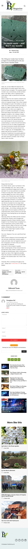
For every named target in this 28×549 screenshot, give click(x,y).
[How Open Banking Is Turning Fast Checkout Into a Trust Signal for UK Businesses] (5, 393)
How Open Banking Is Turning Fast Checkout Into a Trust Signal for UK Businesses (18, 393)
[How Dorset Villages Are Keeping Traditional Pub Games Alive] (5, 387)
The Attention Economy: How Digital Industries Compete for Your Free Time (17, 366)
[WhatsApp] (19, 359)
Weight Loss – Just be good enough (20, 272)
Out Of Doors (20, 40)
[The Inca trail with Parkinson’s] (14, 510)
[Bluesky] (25, 540)
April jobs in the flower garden (10, 446)
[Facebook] (9, 359)
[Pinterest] (15, 359)
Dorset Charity (8, 40)
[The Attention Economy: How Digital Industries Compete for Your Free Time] (5, 366)
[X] (12, 359)
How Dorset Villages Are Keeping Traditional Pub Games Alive (18, 386)
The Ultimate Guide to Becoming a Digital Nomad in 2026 (18, 373)
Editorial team (15, 50)
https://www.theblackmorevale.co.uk (14, 290)
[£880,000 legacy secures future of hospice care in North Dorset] (14, 484)
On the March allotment (8, 470)
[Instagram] (19, 540)
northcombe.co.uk (16, 263)
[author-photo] (2, 448)
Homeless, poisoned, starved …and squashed (6, 273)
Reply (7, 308)
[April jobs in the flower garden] (14, 435)
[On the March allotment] (14, 460)
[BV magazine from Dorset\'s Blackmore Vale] (14, 5)
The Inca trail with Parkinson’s (10, 520)
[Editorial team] (14, 282)
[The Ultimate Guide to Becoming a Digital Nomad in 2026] (5, 373)
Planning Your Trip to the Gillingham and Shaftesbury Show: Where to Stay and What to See (18, 380)
